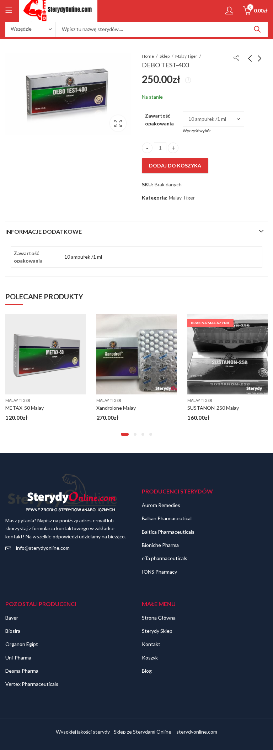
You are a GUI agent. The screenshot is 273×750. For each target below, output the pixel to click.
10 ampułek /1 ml (83, 257)
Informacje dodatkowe (43, 231)
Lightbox (118, 123)
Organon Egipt (21, 644)
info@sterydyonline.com (43, 548)
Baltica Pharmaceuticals (168, 532)
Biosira (12, 631)
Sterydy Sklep (157, 631)
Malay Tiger (186, 56)
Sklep (165, 56)
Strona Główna (159, 618)
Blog (147, 671)
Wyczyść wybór (197, 130)
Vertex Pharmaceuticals (31, 684)
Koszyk (150, 658)
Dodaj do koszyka (175, 165)
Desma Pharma (21, 671)
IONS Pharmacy (159, 572)
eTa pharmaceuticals (164, 558)
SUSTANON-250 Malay (213, 408)
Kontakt (151, 644)
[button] (124, 434)
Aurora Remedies (161, 505)
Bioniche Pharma (160, 545)
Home (148, 56)
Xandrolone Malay (116, 408)
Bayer (11, 618)
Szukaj (257, 29)
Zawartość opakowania (159, 119)
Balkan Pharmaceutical (167, 518)
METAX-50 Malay (24, 408)
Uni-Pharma (18, 658)
